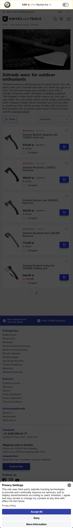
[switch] (66, 5)
